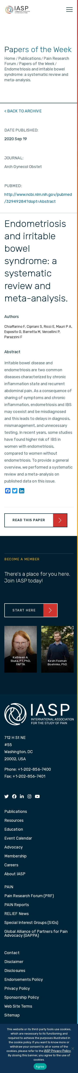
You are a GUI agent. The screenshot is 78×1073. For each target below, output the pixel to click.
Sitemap (12, 1015)
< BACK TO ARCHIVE (23, 111)
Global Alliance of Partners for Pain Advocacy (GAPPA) (36, 934)
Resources (13, 820)
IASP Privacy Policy (57, 1051)
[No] (72, 1048)
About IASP (14, 874)
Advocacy (13, 847)
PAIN (8, 887)
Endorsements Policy (23, 980)
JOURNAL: (13, 158)
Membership (15, 856)
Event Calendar (18, 838)
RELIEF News (16, 914)
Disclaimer (13, 962)
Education (13, 829)
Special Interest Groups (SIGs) (31, 923)
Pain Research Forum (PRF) (29, 896)
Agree (40, 1066)
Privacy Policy (17, 988)
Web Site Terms (18, 1006)
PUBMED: (13, 185)
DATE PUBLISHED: (21, 130)
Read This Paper (29, 520)
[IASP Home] (17, 9)
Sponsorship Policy (21, 997)
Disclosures (14, 971)
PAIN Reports (16, 905)
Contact (12, 953)
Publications (15, 812)
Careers (11, 865)
